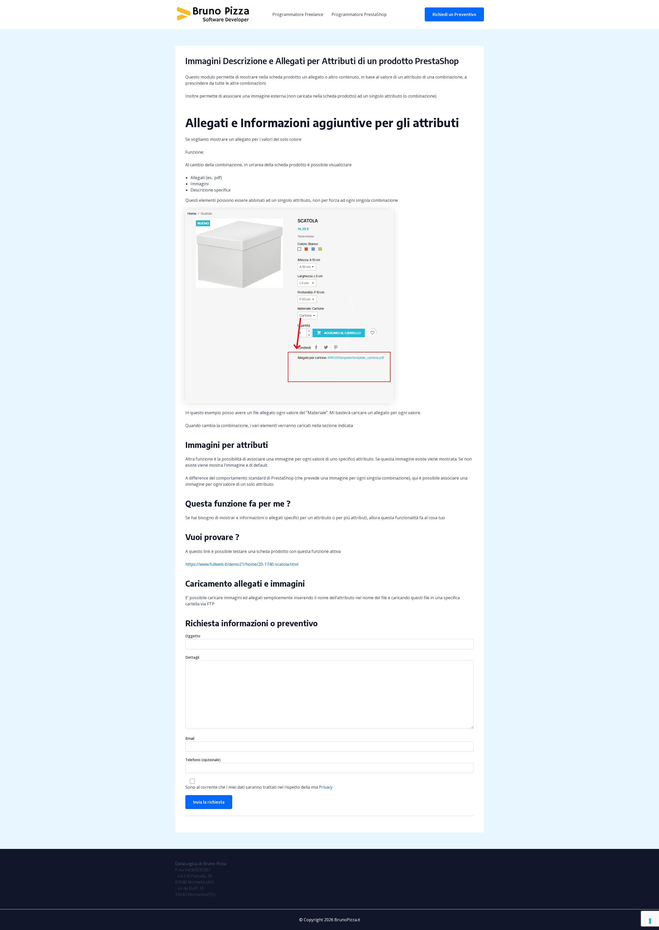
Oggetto (192, 635)
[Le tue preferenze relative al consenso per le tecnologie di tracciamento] (650, 921)
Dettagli (192, 657)
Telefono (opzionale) (203, 759)
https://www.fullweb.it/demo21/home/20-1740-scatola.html (241, 564)
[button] (454, 14)
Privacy (326, 787)
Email (189, 738)
